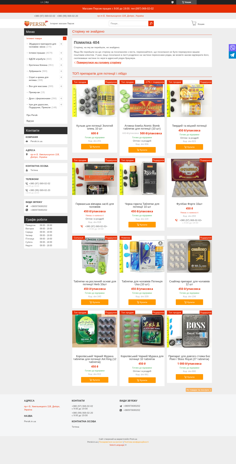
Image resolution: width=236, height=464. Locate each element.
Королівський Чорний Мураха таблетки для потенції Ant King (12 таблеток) (94, 359)
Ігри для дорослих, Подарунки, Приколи (40, 106)
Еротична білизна (38, 65)
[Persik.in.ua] (36, 23)
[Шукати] (151, 23)
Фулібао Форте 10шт (189, 204)
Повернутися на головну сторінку (99, 62)
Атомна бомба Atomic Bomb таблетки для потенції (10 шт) (142, 127)
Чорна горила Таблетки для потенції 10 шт (142, 205)
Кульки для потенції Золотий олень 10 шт (94, 127)
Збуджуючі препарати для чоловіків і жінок (42, 45)
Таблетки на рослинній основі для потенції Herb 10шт (95, 283)
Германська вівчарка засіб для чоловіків (95, 205)
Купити (96, 146)
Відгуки (30, 121)
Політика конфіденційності (136, 442)
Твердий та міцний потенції (189, 125)
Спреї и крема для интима (38, 78)
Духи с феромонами (39, 98)
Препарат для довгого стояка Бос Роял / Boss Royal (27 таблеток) (189, 358)
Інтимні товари (34, 38)
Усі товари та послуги (197, 390)
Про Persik (32, 115)
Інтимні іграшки (37, 53)
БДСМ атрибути (37, 59)
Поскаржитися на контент (111, 442)
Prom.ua (133, 439)
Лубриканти (35, 71)
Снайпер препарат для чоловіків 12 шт (189, 283)
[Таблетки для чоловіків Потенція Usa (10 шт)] (142, 256)
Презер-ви (34, 92)
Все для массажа (38, 86)
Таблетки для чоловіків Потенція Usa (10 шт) (142, 283)
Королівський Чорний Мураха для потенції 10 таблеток (142, 358)
